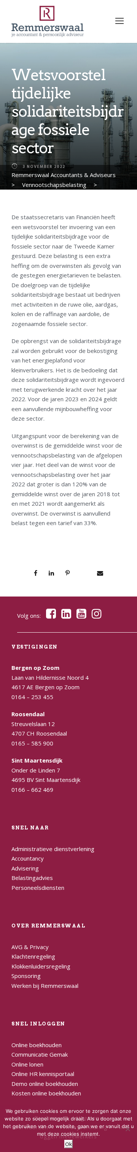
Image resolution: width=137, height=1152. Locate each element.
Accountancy (27, 858)
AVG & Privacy (30, 947)
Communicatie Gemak (39, 1054)
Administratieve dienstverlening (52, 849)
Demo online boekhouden (44, 1083)
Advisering (25, 868)
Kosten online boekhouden (46, 1093)
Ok (68, 1144)
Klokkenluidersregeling (40, 966)
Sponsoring (26, 976)
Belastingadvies (32, 877)
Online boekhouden (36, 1045)
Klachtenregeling (33, 956)
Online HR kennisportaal (42, 1074)
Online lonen (27, 1064)
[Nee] (127, 1129)
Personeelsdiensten (37, 887)
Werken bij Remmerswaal (44, 985)
